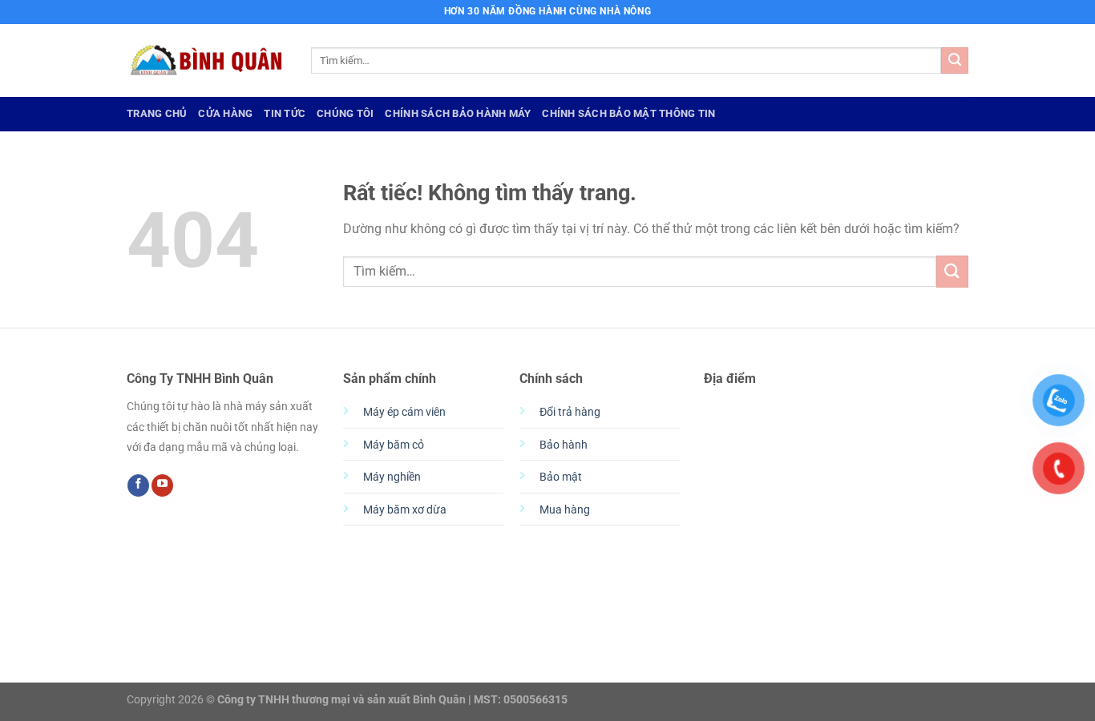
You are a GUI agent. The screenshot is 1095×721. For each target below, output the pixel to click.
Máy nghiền (392, 477)
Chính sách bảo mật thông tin (628, 113)
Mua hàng (564, 510)
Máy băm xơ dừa (404, 510)
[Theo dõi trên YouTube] (162, 485)
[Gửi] (954, 61)
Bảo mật (560, 477)
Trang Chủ (157, 113)
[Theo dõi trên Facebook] (138, 485)
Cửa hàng (225, 113)
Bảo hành (563, 445)
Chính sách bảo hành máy (458, 113)
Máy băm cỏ (393, 445)
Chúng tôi (345, 113)
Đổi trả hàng (569, 412)
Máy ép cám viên (404, 412)
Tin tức (284, 113)
